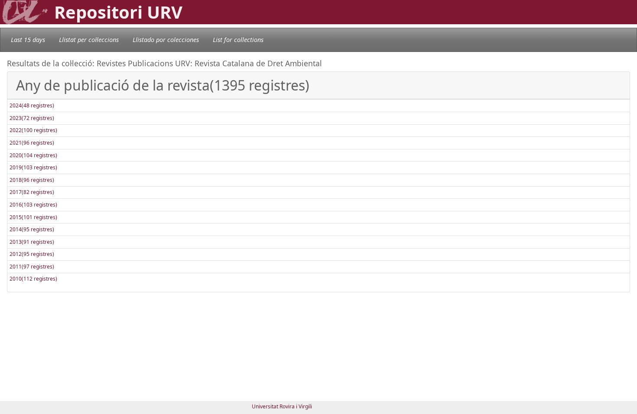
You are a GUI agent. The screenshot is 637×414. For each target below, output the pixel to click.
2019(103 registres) (33, 167)
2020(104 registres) (33, 155)
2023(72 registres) (32, 118)
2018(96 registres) (32, 180)
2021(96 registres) (32, 142)
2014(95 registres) (32, 229)
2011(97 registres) (32, 266)
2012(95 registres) (32, 254)
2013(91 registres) (32, 242)
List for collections (238, 40)
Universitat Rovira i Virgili (282, 406)
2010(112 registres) (33, 278)
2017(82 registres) (32, 192)
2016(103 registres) (33, 204)
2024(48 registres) (32, 105)
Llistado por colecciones (166, 40)
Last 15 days (28, 40)
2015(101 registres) (33, 217)
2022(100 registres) (33, 130)
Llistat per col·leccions (89, 40)
